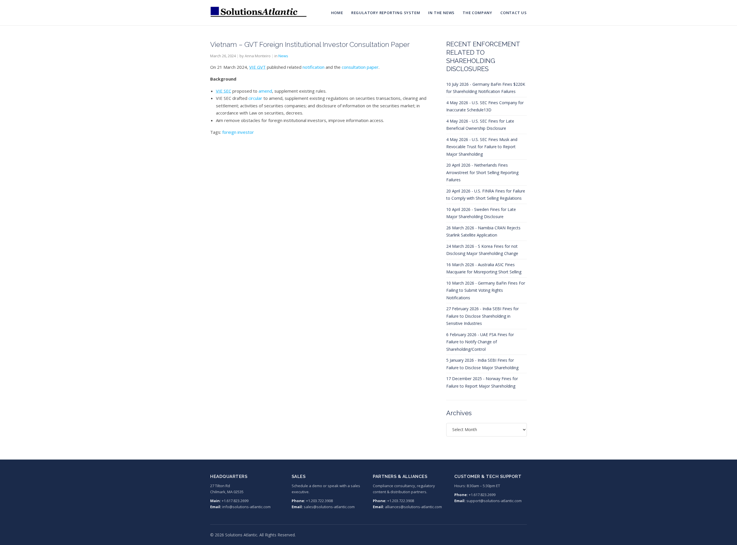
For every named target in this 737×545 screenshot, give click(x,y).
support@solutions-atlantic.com (494, 500)
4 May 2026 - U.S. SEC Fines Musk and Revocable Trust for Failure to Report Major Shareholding (481, 147)
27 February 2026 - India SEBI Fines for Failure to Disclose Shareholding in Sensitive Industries (482, 316)
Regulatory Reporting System (385, 12)
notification (313, 67)
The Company (477, 12)
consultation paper (360, 67)
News (283, 55)
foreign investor (238, 132)
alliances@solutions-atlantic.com (413, 506)
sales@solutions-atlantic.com (329, 506)
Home (337, 12)
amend (265, 91)
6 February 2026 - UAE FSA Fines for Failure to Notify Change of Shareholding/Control (480, 342)
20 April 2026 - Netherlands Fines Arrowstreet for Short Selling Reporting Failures (482, 172)
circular (255, 98)
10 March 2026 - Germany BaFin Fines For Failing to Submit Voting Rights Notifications (485, 290)
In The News (441, 12)
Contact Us (513, 12)
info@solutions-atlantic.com (246, 506)
